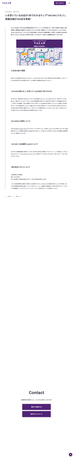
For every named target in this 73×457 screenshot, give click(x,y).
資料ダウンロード (37, 414)
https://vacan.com (17, 32)
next (17, 196)
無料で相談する (60, 3)
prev (9, 196)
